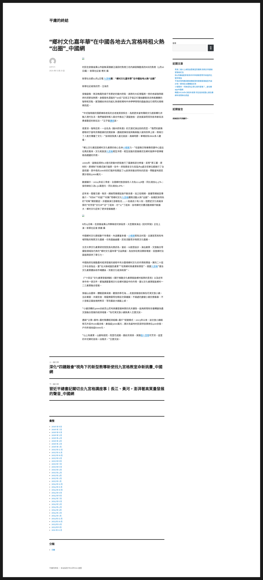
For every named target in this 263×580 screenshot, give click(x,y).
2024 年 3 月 (57, 510)
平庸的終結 (58, 20)
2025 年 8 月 (57, 461)
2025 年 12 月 (57, 449)
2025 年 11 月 (57, 452)
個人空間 (145, 335)
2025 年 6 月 (57, 467)
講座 (112, 120)
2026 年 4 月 (57, 438)
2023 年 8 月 (57, 527)
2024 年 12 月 (57, 484)
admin (52, 67)
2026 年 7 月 (57, 429)
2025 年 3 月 (57, 475)
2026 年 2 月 (57, 444)
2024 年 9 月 (57, 493)
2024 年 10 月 (57, 490)
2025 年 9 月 (57, 458)
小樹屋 (126, 147)
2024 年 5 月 (57, 504)
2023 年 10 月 (57, 521)
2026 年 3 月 (57, 441)
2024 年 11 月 (57, 487)
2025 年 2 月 (57, 478)
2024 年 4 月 (57, 507)
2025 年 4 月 (57, 472)
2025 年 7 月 (57, 464)
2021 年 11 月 (57, 530)
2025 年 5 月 (57, 470)
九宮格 (107, 78)
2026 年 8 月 (57, 426)
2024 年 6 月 (57, 501)
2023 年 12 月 (57, 518)
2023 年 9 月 (57, 524)
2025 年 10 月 (57, 455)
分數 (53, 550)
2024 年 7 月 (57, 498)
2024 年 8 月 (57, 495)
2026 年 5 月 (57, 435)
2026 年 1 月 (57, 447)
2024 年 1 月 (57, 516)
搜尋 (174, 43)
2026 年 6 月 (57, 432)
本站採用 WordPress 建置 (71, 568)
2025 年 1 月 (57, 481)
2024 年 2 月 (57, 513)
